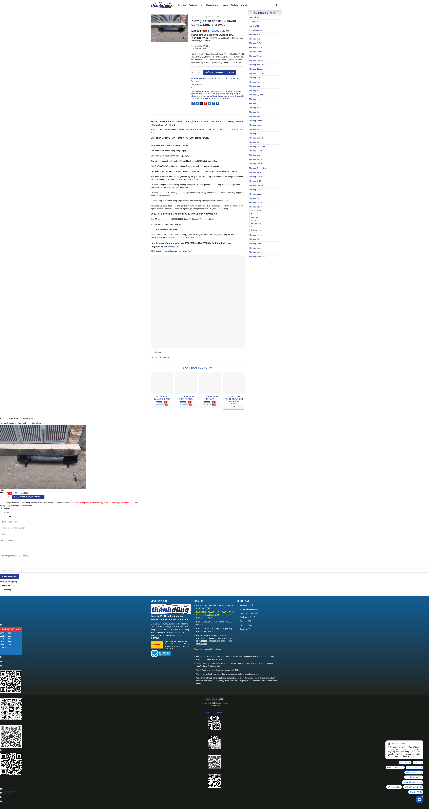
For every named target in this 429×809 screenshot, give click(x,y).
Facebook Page (246, 625)
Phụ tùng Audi (254, 39)
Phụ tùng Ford (254, 82)
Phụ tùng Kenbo (255, 103)
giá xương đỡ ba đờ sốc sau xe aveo (207, 91)
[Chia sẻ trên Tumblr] (217, 103)
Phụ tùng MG (254, 142)
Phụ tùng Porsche (256, 164)
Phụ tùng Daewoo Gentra (221, 94)
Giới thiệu (234, 5)
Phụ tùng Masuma (256, 129)
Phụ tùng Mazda (255, 134)
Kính (252, 227)
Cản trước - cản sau (258, 214)
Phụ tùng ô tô (254, 155)
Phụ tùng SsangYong (257, 185)
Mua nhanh (7, 588)
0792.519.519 (5, 644)
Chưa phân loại (255, 22)
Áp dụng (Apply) (9, 576)
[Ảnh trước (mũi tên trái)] (2, 805)
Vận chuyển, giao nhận (249, 613)
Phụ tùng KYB (254, 116)
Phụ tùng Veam (255, 248)
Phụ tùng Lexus (255, 125)
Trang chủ (182, 5)
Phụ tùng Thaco (255, 202)
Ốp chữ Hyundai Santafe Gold (186, 398)
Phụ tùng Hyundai (256, 95)
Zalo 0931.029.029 (247, 621)
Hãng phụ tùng (212, 5)
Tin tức (225, 5)
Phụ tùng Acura (255, 34)
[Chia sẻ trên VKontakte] (209, 103)
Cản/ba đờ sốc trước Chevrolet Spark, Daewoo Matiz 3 (234, 400)
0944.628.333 (5, 633)
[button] (276, 5)
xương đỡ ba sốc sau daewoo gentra (217, 98)
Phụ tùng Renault (256, 172)
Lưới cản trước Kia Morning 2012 (162, 398)
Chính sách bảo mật (247, 617)
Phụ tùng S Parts (256, 177)
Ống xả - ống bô (255, 30)
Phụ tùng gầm (254, 86)
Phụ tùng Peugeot (256, 159)
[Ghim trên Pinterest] (205, 103)
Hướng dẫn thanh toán (249, 609)
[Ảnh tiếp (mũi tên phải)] (9, 805)
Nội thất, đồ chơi (257, 230)
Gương (253, 220)
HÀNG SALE (254, 26)
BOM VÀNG (254, 17)
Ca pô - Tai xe (256, 211)
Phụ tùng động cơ (256, 69)
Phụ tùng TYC (254, 239)
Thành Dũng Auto (170, 246)
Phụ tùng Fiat (254, 78)
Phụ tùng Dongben (256, 73)
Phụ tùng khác (255, 108)
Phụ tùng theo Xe (195, 5)
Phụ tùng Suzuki (255, 194)
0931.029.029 (5, 636)
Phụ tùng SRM (255, 181)
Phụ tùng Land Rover (257, 121)
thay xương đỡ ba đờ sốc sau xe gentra (216, 96)
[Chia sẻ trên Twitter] (197, 103)
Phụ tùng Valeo (255, 244)
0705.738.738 (5, 639)
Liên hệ (244, 5)
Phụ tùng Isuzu (255, 99)
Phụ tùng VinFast (256, 252)
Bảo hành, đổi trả (246, 605)
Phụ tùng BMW (255, 43)
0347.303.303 (5, 647)
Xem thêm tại (156, 352)
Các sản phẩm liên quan (160, 357)
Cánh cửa (254, 217)
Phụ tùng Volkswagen (257, 257)
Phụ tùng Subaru (256, 190)
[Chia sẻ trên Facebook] (193, 103)
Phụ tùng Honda (255, 91)
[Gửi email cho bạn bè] (201, 103)
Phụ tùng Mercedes (257, 138)
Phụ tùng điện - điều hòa (259, 65)
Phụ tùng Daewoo (256, 60)
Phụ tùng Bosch (255, 47)
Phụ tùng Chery (255, 52)
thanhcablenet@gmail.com (210, 649)
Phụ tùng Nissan (255, 151)
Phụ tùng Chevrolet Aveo (204, 94)
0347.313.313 (5, 642)
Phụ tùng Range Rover (258, 168)
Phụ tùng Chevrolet (256, 56)
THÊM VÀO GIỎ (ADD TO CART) (219, 72)
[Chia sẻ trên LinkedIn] (213, 103)
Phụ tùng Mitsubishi (257, 147)
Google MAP (245, 629)
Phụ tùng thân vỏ (256, 207)
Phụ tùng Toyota (255, 235)
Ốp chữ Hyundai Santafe (210, 398)
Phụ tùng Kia (254, 112)
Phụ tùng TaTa (255, 198)
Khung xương (256, 223)
